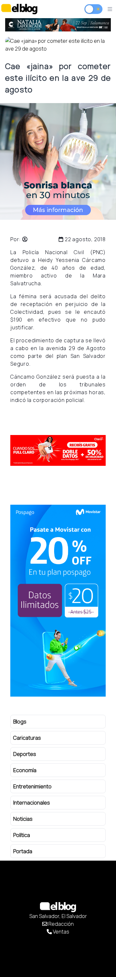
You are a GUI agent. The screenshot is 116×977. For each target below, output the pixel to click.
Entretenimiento (32, 786)
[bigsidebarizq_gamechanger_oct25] (63, 601)
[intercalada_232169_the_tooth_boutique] (58, 161)
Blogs (19, 721)
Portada (22, 851)
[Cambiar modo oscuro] (93, 9)
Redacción (60, 923)
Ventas (60, 931)
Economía (24, 770)
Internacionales (31, 802)
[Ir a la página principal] (19, 9)
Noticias (23, 818)
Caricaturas (27, 737)
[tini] (60, 24)
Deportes (24, 754)
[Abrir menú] (110, 9)
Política (21, 835)
